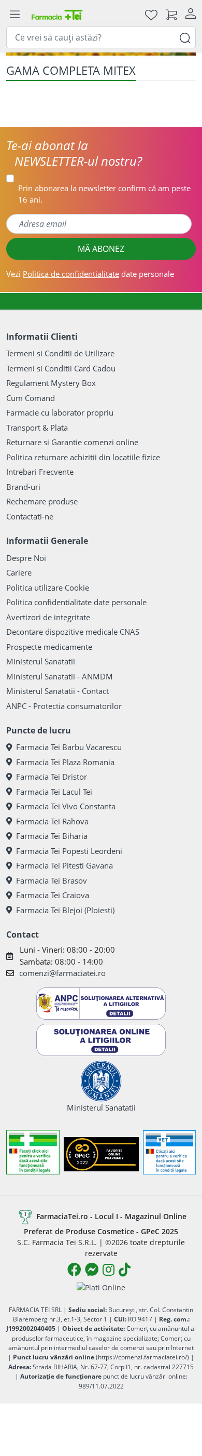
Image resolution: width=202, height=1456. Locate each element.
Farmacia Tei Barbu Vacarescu (69, 747)
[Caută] (185, 37)
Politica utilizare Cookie (47, 587)
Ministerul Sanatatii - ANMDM (59, 676)
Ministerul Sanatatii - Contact (57, 691)
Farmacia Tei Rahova (52, 821)
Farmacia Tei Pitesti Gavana (64, 865)
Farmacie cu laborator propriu (59, 412)
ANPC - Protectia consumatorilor (64, 706)
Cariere (19, 572)
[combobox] (101, 37)
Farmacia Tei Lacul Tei (54, 791)
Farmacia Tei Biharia (52, 836)
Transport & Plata (37, 427)
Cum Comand (30, 398)
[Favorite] (151, 14)
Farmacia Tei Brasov (51, 880)
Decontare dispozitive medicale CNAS (72, 631)
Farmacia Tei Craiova (52, 895)
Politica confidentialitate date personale (76, 602)
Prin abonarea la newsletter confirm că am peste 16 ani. (104, 194)
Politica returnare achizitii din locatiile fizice (83, 457)
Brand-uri (23, 487)
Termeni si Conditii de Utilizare (60, 353)
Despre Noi (26, 558)
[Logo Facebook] (74, 1269)
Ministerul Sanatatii (40, 661)
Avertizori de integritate (48, 617)
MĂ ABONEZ (101, 249)
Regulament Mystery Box (51, 383)
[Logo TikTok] (125, 1269)
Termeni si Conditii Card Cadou (61, 368)
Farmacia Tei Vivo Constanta (66, 806)
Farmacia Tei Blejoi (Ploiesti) (65, 910)
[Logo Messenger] (91, 1269)
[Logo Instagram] (108, 1269)
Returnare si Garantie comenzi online (72, 442)
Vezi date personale (90, 274)
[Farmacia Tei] (57, 14)
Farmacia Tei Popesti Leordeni (69, 851)
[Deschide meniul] (14, 14)
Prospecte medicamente (49, 647)
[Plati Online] (101, 1287)
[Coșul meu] (171, 14)
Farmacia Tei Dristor (51, 776)
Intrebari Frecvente (40, 471)
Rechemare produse (42, 501)
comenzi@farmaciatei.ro (62, 973)
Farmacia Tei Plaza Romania (65, 762)
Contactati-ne (29, 516)
